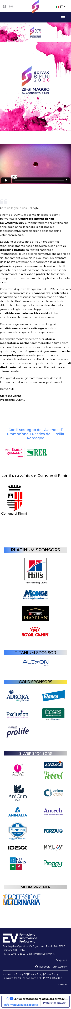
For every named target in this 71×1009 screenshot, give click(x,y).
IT (61, 6)
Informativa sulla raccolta (21, 1004)
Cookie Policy (51, 974)
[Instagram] (11, 6)
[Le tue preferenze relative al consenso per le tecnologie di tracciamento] (54, 1003)
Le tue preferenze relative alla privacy (38, 999)
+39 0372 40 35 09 (16, 953)
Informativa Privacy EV (15, 974)
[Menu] (62, 17)
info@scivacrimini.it (44, 953)
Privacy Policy (35, 974)
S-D (66, 984)
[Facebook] (4, 6)
